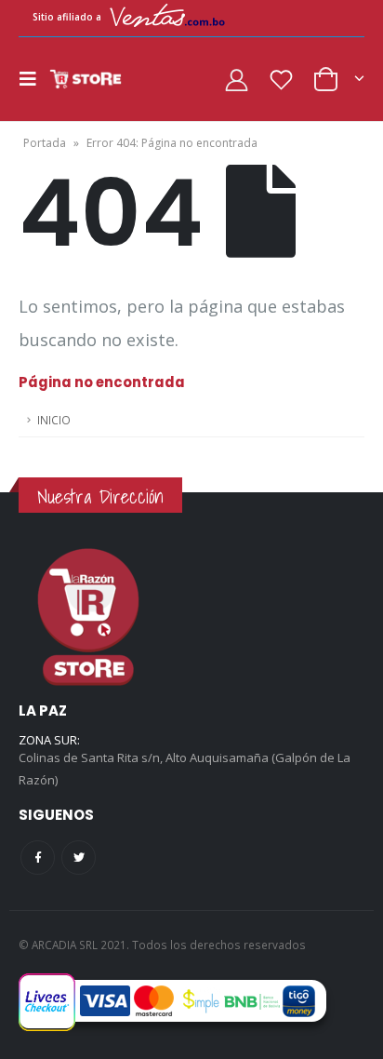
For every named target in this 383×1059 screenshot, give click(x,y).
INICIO (54, 419)
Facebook (37, 857)
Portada (44, 143)
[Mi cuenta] (237, 79)
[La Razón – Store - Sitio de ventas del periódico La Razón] (85, 79)
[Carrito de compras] (337, 77)
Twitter (78, 857)
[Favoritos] (281, 79)
